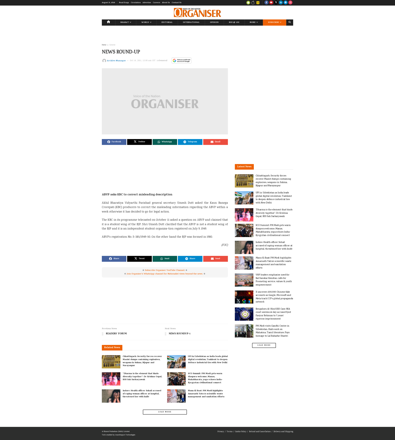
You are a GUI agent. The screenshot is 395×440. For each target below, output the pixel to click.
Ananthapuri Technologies (125, 435)
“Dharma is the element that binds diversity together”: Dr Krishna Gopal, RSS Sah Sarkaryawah (142, 377)
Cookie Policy (240, 431)
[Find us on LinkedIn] (281, 3)
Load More (164, 412)
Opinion (214, 22)
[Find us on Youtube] (271, 3)
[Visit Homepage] (197, 12)
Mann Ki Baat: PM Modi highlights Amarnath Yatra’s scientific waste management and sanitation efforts (206, 394)
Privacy (220, 431)
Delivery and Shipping (283, 431)
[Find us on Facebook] (266, 3)
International (191, 22)
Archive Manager (116, 60)
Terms (229, 431)
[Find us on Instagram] (290, 3)
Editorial (167, 22)
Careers (156, 2)
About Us (166, 2)
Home (104, 45)
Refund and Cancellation (260, 431)
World (145, 22)
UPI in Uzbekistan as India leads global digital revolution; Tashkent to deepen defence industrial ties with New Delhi (208, 359)
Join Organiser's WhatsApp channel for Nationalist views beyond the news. (165, 274)
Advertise (147, 2)
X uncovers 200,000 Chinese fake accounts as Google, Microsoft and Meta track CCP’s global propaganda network (274, 297)
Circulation (136, 2)
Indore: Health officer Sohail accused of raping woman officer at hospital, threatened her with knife (142, 394)
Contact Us (176, 2)
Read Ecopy (124, 2)
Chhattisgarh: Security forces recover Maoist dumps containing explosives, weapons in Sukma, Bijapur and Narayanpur (142, 361)
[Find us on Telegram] (286, 3)
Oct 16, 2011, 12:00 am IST (143, 60)
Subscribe (273, 22)
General (112, 45)
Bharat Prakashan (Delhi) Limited (116, 431)
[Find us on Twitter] (276, 3)
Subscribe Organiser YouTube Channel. (165, 270)
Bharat (125, 22)
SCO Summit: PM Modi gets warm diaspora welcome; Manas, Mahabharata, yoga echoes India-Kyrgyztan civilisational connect (205, 378)
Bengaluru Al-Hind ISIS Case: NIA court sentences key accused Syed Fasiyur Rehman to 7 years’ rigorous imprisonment (273, 314)
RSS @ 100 (234, 22)
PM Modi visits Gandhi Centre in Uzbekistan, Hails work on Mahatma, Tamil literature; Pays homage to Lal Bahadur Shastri (273, 331)
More (253, 22)
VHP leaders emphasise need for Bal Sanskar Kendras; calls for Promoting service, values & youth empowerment (274, 280)
